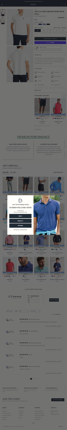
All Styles (20, 225)
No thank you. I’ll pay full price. (20, 229)
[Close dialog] (58, 196)
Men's (20, 216)
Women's (20, 221)
